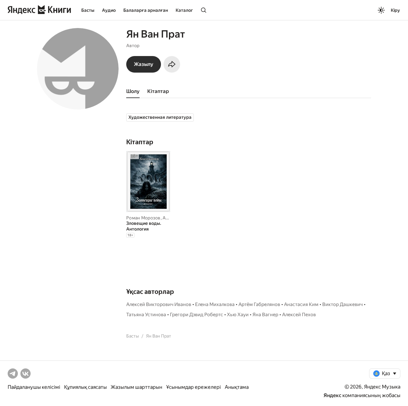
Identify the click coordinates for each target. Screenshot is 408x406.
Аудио (109, 10)
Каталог (184, 10)
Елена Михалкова (215, 304)
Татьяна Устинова (146, 314)
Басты (87, 10)
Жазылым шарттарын (136, 387)
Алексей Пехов (299, 314)
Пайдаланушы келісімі (34, 387)
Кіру (395, 10)
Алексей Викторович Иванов (158, 304)
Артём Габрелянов (259, 304)
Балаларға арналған (145, 10)
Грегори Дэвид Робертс (196, 314)
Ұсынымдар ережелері (193, 387)
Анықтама (237, 387)
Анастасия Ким (301, 304)
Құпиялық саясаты (85, 387)
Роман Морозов (143, 217)
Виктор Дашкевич (342, 304)
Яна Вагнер (265, 314)
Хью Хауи (238, 314)
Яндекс (332, 395)
